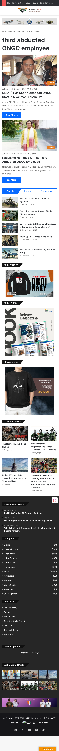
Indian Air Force (11, 549)
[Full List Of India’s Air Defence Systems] (10, 202)
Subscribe (8, 634)
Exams (7, 545)
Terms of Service (12, 630)
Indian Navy (9, 562)
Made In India (42, 723)
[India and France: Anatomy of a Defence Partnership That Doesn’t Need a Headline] (29, 675)
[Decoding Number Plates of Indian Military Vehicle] (10, 215)
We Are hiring (10, 616)
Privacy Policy (10, 608)
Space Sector (10, 585)
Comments (46, 191)
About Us (8, 625)
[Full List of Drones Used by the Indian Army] (10, 253)
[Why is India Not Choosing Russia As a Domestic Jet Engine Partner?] (10, 228)
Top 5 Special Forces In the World (36, 236)
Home (7, 31)
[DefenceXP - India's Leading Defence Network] (29, 10)
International (9, 567)
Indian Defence (11, 558)
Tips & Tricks (10, 589)
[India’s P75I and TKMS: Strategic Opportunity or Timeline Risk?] (15, 465)
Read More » (12, 115)
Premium (8, 580)
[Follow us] (54, 500)
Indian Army (9, 554)
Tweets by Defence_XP (29, 653)
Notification (9, 576)
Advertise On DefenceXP (15, 621)
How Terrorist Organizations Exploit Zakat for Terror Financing (44, 446)
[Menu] (55, 11)
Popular (11, 191)
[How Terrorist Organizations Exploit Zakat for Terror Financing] (44, 433)
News (6, 571)
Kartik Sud (8, 89)
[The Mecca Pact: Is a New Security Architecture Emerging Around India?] (11, 675)
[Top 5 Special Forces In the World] (10, 240)
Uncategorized (10, 594)
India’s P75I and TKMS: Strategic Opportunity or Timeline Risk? (14, 478)
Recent (28, 191)
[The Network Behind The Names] (15, 433)
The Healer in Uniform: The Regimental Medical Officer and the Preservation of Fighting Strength (43, 481)
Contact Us (9, 612)
